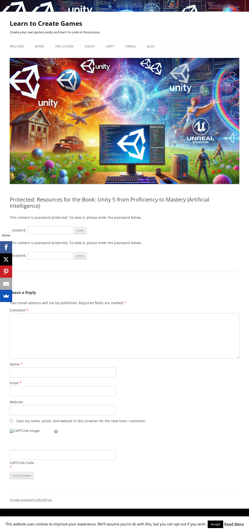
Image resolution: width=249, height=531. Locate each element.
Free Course (64, 46)
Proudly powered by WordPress (31, 500)
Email (16, 383)
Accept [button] (215, 524)
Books (39, 46)
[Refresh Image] (56, 432)
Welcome (17, 46)
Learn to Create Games (46, 23)
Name (16, 364)
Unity (110, 46)
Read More (234, 524)
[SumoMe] (6, 296)
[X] (6, 259)
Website (16, 402)
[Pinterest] (6, 272)
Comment (19, 310)
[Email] (6, 284)
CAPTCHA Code (22, 462)
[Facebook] (6, 247)
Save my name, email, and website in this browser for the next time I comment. (81, 421)
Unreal (130, 46)
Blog (151, 46)
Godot (90, 46)
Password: (18, 230)
